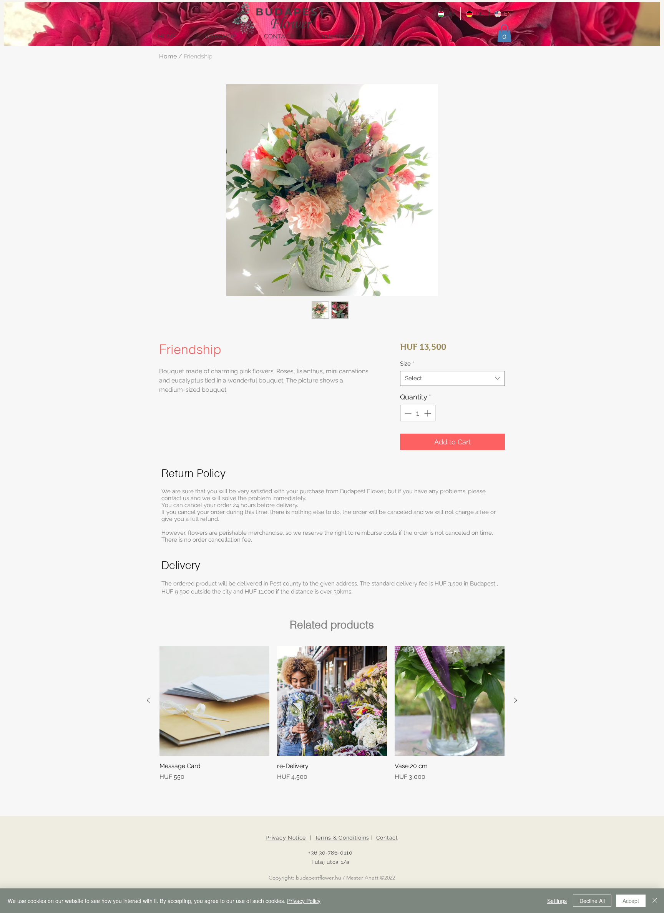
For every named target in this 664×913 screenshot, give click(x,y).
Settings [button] (557, 901)
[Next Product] (515, 700)
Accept (630, 901)
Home (168, 56)
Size (407, 363)
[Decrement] (407, 413)
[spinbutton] (417, 413)
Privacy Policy (303, 901)
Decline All (592, 901)
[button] (504, 33)
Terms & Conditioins (342, 838)
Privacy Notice (286, 838)
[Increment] (428, 413)
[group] (332, 713)
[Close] (654, 901)
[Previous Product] (148, 700)
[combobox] (452, 378)
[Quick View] (214, 701)
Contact (387, 838)
